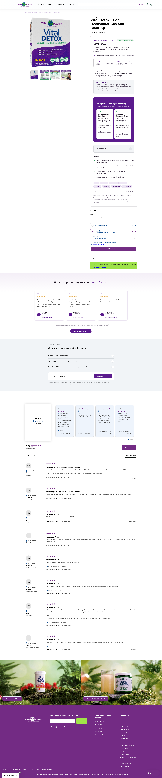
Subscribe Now (114, 249)
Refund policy (5, 769)
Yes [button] (62, 477)
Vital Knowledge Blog (127, 745)
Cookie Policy (124, 766)
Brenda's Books (124, 754)
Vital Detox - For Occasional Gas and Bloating (45, 12)
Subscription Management (124, 750)
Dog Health (98, 725)
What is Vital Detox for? (80, 356)
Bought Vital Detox (47, 317)
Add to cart (103, 376)
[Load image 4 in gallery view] (66, 75)
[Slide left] (27, 75)
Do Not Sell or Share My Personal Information (128, 759)
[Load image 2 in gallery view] (45, 75)
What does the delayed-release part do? (80, 361)
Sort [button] (27, 456)
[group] (35, 446)
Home (27, 12)
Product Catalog (125, 729)
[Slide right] (73, 75)
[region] (94, 421)
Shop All (122, 719)
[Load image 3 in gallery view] (55, 75)
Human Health (99, 721)
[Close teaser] (20, 773)
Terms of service (25, 769)
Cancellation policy (48, 769)
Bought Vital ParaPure (111, 317)
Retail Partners (124, 726)
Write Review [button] (129, 447)
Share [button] (94, 258)
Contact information (36, 769)
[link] (12, 698)
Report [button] (65, 477)
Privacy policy (15, 769)
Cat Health (98, 728)
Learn (121, 723)
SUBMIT (82, 721)
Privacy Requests (125, 763)
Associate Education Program (126, 734)
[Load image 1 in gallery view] (34, 75)
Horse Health (99, 735)
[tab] (130, 456)
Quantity (92, 214)
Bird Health (98, 731)
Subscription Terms (98, 244)
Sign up (96, 267)
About (122, 742)
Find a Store (124, 738)
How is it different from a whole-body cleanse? (80, 367)
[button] (40, 4)
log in (104, 267)
